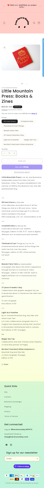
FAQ (5, 392)
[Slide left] (17, 83)
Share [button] (6, 364)
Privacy (7, 411)
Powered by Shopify (32, 483)
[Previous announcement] (4, 6)
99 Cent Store (11, 121)
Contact (7, 397)
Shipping (4, 110)
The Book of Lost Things (15, 126)
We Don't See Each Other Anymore (19, 144)
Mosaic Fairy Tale (12, 130)
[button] (4, 23)
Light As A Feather (12, 140)
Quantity (5, 149)
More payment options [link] (22, 172)
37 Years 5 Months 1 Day (15, 135)
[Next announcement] (40, 6)
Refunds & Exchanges (13, 402)
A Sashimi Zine (28, 121)
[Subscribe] (37, 458)
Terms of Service (11, 416)
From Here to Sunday (18, 483)
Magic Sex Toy (31, 140)
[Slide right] (26, 83)
